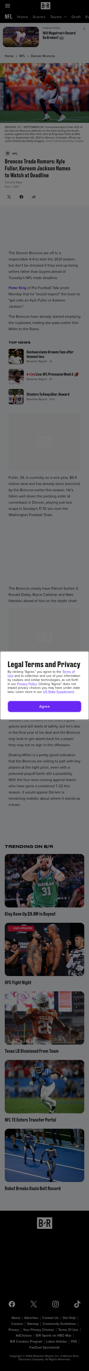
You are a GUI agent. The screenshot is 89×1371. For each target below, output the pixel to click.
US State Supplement (58, 692)
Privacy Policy (27, 684)
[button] (44, 706)
